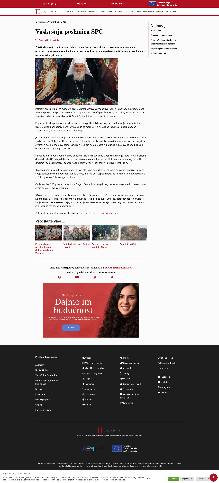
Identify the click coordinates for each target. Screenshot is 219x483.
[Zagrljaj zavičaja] (133, 238)
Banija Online (42, 370)
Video (88, 405)
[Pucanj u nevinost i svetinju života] (105, 238)
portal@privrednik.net (118, 267)
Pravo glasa (106, 12)
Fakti (175, 12)
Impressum (163, 368)
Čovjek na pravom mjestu (162, 35)
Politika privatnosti (167, 363)
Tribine (125, 358)
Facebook (165, 377)
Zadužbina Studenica (46, 375)
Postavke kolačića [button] (205, 479)
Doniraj (71, 328)
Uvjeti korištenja (165, 358)
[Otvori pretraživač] (181, 11)
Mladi (138, 12)
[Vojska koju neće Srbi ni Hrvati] (76, 238)
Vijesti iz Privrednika (94, 368)
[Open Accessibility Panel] (213, 477)
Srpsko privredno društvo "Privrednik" (129, 436)
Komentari (81, 12)
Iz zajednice (41, 22)
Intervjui (119, 12)
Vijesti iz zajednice (94, 363)
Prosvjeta (40, 394)
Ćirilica (114, 4)
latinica (121, 4)
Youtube (164, 382)
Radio (168, 12)
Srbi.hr (38, 405)
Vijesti (67, 12)
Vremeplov (93, 12)
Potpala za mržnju (158, 53)
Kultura (129, 12)
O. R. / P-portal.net (52, 40)
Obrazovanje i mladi (131, 384)
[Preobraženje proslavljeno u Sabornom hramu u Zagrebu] (48, 238)
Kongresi (126, 368)
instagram (165, 387)
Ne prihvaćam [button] (186, 479)
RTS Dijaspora (42, 399)
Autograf (39, 365)
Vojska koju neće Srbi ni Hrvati (164, 48)
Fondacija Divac (43, 410)
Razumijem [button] (173, 479)
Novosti (39, 389)
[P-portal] (46, 11)
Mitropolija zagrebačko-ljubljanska (47, 382)
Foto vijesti (128, 403)
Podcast (88, 399)
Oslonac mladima (131, 363)
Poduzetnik (148, 12)
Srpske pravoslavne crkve (103, 213)
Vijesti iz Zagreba (93, 373)
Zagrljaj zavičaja (128, 244)
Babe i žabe (156, 30)
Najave (159, 12)
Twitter (163, 392)
